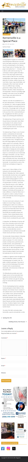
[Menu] (2, 11)
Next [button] (25, 403)
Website (3, 373)
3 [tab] (14, 421)
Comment (4, 338)
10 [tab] (18, 439)
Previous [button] (3, 403)
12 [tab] (21, 439)
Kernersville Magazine (15, 457)
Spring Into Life (7, 318)
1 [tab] (11, 421)
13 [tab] (23, 439)
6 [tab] (11, 439)
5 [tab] (9, 439)
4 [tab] (16, 421)
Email (3, 365)
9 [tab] (16, 439)
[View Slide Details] (14, 403)
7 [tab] (13, 439)
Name (3, 358)
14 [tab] (25, 439)
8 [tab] (14, 439)
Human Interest (6, 34)
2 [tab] (13, 421)
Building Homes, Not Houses (17, 322)
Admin (12, 44)
